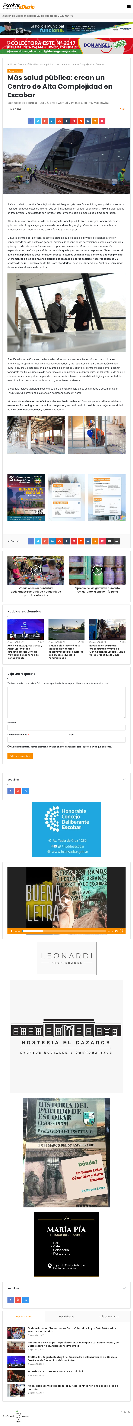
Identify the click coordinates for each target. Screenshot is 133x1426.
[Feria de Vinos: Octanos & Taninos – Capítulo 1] (16, 1376)
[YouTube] (18, 791)
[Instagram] (25, 791)
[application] (66, 900)
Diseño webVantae (15, 1416)
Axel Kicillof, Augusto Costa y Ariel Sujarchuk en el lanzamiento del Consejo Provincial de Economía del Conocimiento (24, 652)
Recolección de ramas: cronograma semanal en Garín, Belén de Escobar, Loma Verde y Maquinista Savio (107, 650)
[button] (66, 900)
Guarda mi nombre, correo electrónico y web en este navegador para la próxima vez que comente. (61, 746)
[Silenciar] (116, 931)
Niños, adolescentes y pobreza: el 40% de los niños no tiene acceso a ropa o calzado (73, 1387)
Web (71, 734)
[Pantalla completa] (121, 931)
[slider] (64, 931)
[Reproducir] (11, 931)
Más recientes (24, 1316)
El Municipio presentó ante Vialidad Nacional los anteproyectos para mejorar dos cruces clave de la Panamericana (65, 652)
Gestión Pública (26, 64)
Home (12, 64)
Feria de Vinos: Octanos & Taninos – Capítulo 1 (55, 1371)
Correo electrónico (18, 734)
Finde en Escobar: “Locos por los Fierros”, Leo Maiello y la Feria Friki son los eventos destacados (72, 1330)
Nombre (12, 722)
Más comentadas (109, 1316)
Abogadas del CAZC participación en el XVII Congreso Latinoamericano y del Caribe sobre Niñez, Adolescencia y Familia (73, 1344)
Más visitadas (66, 1316)
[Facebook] (10, 791)
